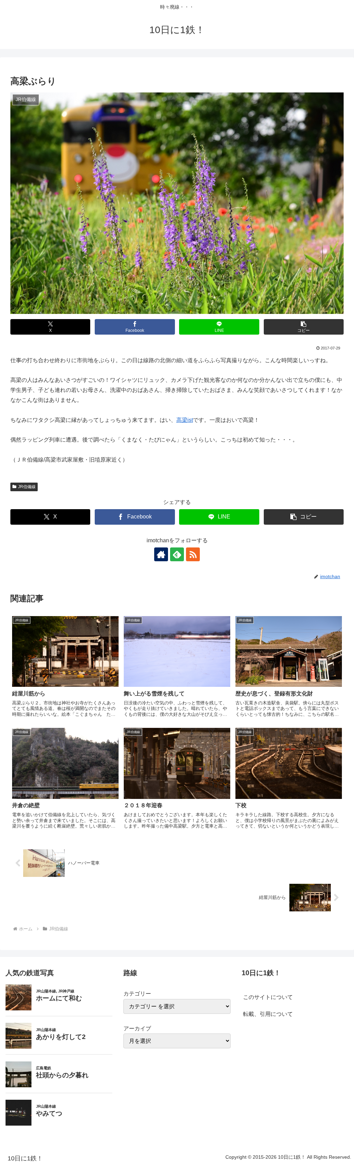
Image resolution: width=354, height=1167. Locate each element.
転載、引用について (268, 1014)
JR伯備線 (27, 486)
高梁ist (184, 420)
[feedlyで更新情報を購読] (177, 554)
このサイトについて (268, 997)
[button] (304, 327)
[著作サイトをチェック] (161, 554)
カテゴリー (137, 994)
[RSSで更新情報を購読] (193, 554)
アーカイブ (137, 1028)
